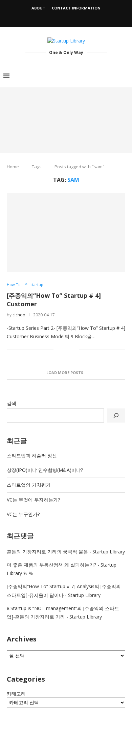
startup (36, 284)
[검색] (116, 415)
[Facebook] (57, 18)
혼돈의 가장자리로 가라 (32, 551)
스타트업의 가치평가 (29, 485)
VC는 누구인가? (23, 514)
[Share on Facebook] (63, 349)
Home (13, 167)
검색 (11, 403)
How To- (14, 284)
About (38, 7)
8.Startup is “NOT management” (42, 608)
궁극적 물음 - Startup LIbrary (94, 551)
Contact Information (76, 7)
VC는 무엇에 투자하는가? (33, 499)
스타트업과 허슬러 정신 (32, 455)
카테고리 (16, 693)
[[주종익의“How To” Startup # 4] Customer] (66, 232)
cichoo (19, 315)
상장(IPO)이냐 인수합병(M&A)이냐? (45, 470)
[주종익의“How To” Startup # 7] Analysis (50, 586)
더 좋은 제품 (20, 565)
